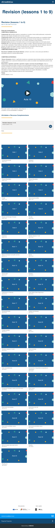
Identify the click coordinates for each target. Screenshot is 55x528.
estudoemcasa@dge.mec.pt (7, 516)
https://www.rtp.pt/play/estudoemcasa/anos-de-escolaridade (39, 109)
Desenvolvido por (27, 525)
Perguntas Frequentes (6, 521)
